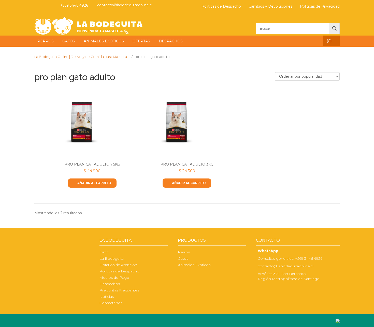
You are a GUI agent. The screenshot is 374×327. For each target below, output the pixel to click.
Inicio (104, 252)
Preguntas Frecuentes (119, 290)
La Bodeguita (111, 258)
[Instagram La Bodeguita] (47, 5)
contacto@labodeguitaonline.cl (124, 5)
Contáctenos (110, 303)
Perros (184, 252)
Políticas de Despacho (221, 6)
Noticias (106, 296)
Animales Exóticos (194, 265)
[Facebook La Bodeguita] (259, 289)
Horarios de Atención (118, 265)
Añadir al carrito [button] (94, 183)
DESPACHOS (171, 41)
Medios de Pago (114, 277)
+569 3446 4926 (74, 5)
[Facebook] (37, 5)
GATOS (68, 41)
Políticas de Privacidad (320, 6)
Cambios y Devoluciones (270, 6)
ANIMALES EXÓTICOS (104, 41)
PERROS (45, 41)
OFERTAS (141, 41)
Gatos (183, 258)
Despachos (109, 284)
